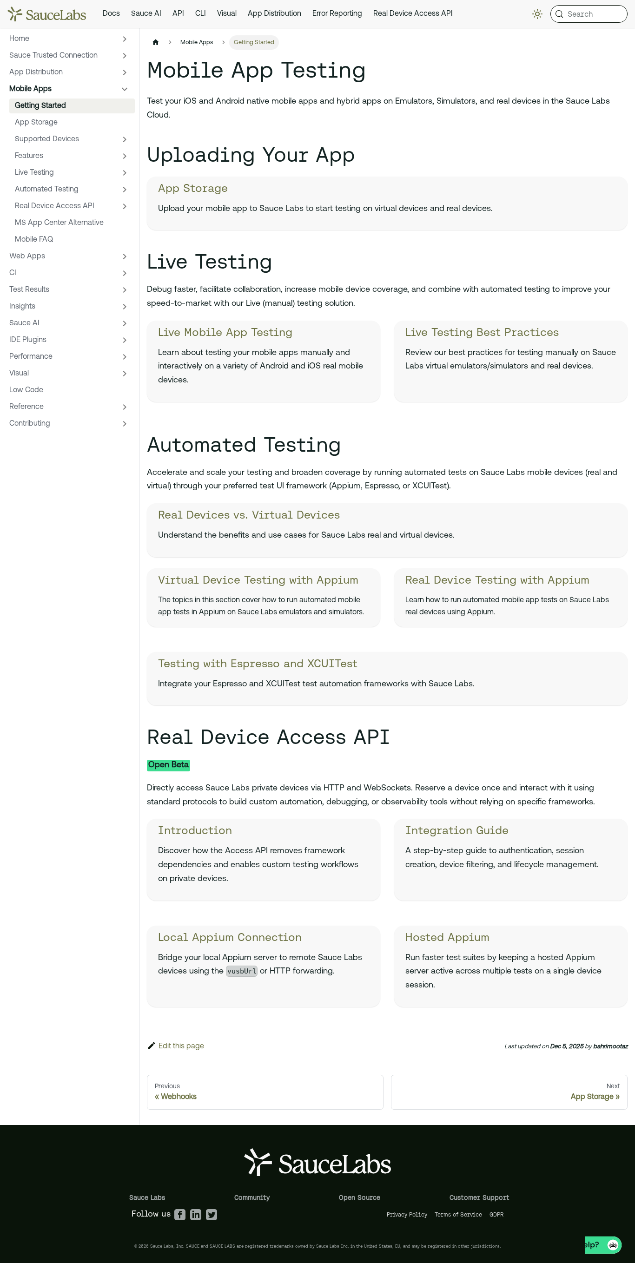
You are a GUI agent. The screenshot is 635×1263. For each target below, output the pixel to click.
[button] (69, 39)
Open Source (359, 1197)
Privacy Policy (407, 1214)
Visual (227, 14)
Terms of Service (458, 1214)
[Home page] (156, 42)
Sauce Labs (147, 1197)
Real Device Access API (413, 14)
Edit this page (181, 1046)
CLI (200, 14)
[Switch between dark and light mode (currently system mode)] (537, 14)
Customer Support (479, 1197)
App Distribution (274, 14)
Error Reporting (337, 14)
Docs (111, 14)
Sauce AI (146, 14)
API (178, 14)
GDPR (496, 1214)
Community (252, 1197)
